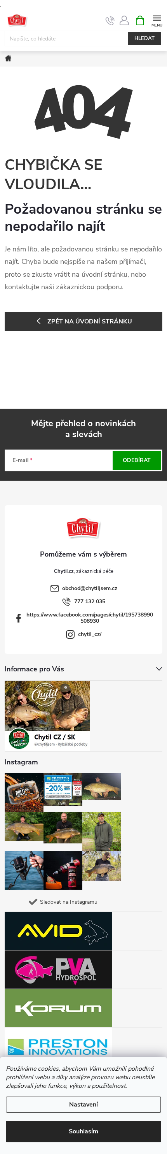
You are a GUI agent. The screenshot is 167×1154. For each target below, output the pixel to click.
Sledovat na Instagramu (68, 902)
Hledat (144, 38)
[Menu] (156, 20)
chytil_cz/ (89, 634)
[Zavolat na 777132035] (110, 21)
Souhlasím (83, 1131)
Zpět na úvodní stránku (89, 321)
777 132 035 (89, 601)
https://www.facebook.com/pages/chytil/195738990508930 (89, 618)
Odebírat (137, 460)
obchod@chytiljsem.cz (89, 588)
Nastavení (83, 1104)
